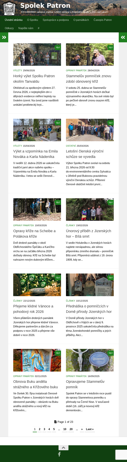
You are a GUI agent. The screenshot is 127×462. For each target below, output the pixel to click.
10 (64, 429)
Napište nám (25, 28)
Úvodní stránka (13, 20)
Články (70, 225)
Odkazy (9, 28)
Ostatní (71, 146)
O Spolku (32, 20)
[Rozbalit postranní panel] (4, 37)
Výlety (17, 70)
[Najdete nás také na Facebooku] (59, 454)
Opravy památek (76, 70)
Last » (90, 429)
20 (71, 429)
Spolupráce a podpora (56, 20)
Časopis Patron (103, 20)
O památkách (81, 20)
